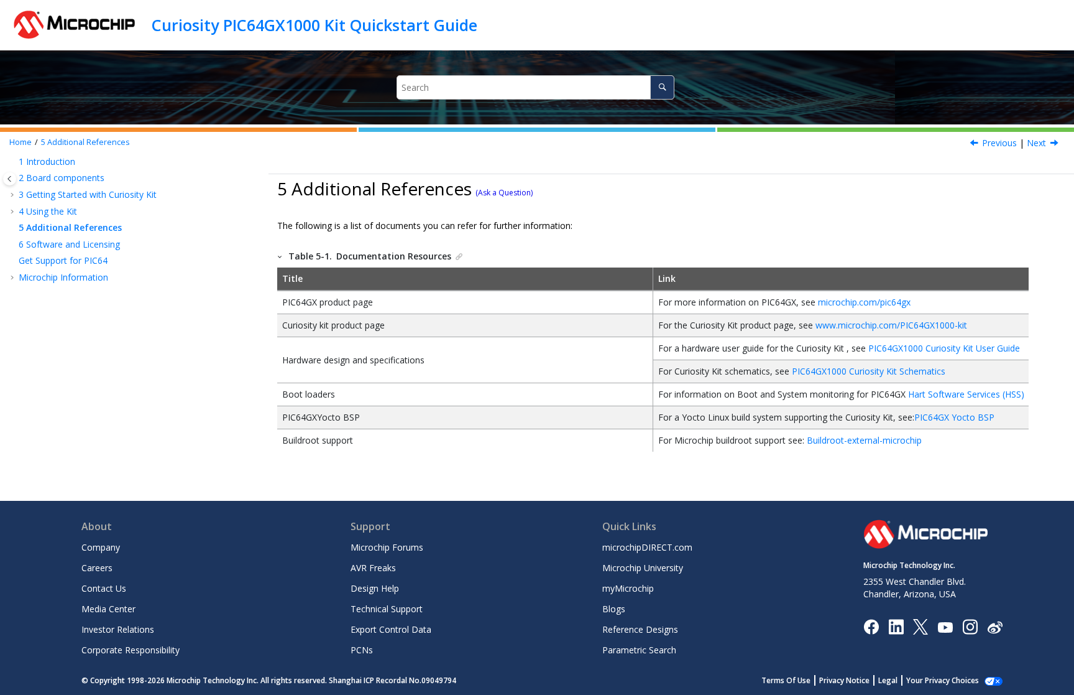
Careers (96, 568)
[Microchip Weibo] (995, 627)
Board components (61, 178)
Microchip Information (63, 277)
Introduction (47, 161)
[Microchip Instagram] (970, 626)
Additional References (85, 142)
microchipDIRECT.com (647, 547)
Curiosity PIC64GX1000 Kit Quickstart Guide (314, 25)
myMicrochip (628, 588)
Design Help (375, 588)
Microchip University (642, 568)
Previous (999, 143)
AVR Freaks (373, 568)
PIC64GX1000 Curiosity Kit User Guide (944, 348)
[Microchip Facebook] (871, 626)
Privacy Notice (844, 680)
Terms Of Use (785, 680)
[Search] (662, 87)
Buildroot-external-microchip (864, 440)
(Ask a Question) (504, 192)
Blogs (613, 609)
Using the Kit (48, 211)
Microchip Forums (387, 547)
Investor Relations (117, 629)
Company (100, 547)
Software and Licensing (69, 244)
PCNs (362, 650)
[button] (14, 162)
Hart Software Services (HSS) (966, 394)
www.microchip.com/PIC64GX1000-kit (891, 325)
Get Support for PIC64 (63, 260)
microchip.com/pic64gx (864, 302)
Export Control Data (391, 629)
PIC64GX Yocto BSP (954, 417)
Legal (887, 680)
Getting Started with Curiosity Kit (88, 194)
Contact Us (103, 588)
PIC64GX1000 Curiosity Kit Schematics (868, 371)
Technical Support (387, 609)
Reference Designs (640, 629)
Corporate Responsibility (130, 650)
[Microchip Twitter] (920, 626)
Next (1036, 143)
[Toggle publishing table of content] (9, 178)
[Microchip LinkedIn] (896, 626)
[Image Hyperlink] (945, 627)
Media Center (108, 609)
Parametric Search (639, 650)
